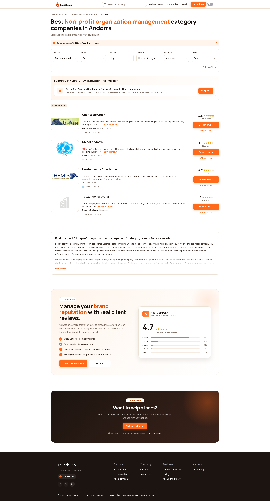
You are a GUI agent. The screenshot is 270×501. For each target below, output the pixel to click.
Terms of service (130, 495)
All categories (120, 469)
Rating (84, 52)
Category (141, 52)
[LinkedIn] (72, 484)
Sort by (56, 52)
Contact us (145, 474)
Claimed (113, 52)
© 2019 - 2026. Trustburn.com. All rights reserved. (81, 495)
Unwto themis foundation (99, 169)
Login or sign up (200, 469)
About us (144, 469)
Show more (60, 269)
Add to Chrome (155, 433)
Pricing (166, 474)
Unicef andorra (92, 142)
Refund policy (147, 495)
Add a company (121, 478)
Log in (185, 4)
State (194, 52)
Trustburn (67, 465)
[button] (65, 58)
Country (168, 52)
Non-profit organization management (80, 14)
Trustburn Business (172, 469)
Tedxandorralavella (95, 196)
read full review (109, 124)
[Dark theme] (210, 4)
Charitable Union (93, 115)
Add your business (172, 478)
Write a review (156, 4)
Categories (172, 4)
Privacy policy (114, 495)
